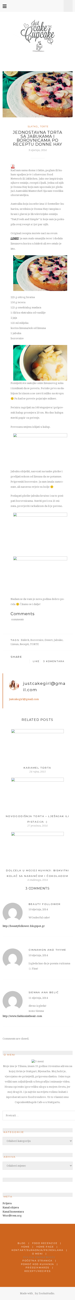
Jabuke (58, 640)
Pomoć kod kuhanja (37, 1264)
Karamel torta (37, 767)
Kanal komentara (13, 1211)
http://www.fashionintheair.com (22, 1016)
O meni (37, 1253)
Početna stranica (37, 1260)
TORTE (34, 644)
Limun (15, 644)
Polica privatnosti (39, 1257)
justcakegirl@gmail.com (24, 699)
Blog (22, 1243)
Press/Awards (37, 1267)
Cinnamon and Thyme (47, 949)
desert (49, 640)
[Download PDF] (13, 165)
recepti (24, 644)
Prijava (7, 1203)
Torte (44, 126)
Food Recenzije (44, 1243)
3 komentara (53, 661)
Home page (45, 1246)
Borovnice (36, 640)
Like (35, 661)
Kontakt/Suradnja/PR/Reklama (37, 1250)
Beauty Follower (45, 904)
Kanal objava (11, 1207)
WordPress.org (12, 1215)
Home (25, 1246)
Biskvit (25, 640)
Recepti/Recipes (37, 1271)
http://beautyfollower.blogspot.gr (24, 926)
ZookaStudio (46, 1293)
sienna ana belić (44, 992)
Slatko (33, 126)
